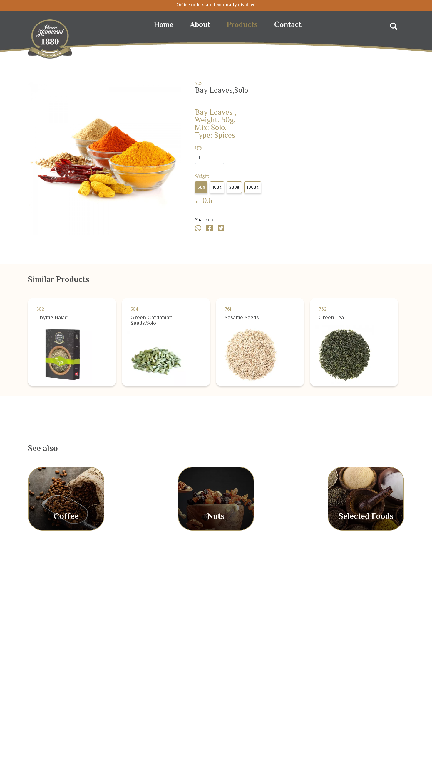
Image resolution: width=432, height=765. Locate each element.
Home (163, 25)
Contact (288, 25)
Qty (198, 148)
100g (217, 187)
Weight (202, 176)
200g (234, 187)
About (200, 25)
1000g (253, 187)
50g (201, 187)
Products (242, 25)
